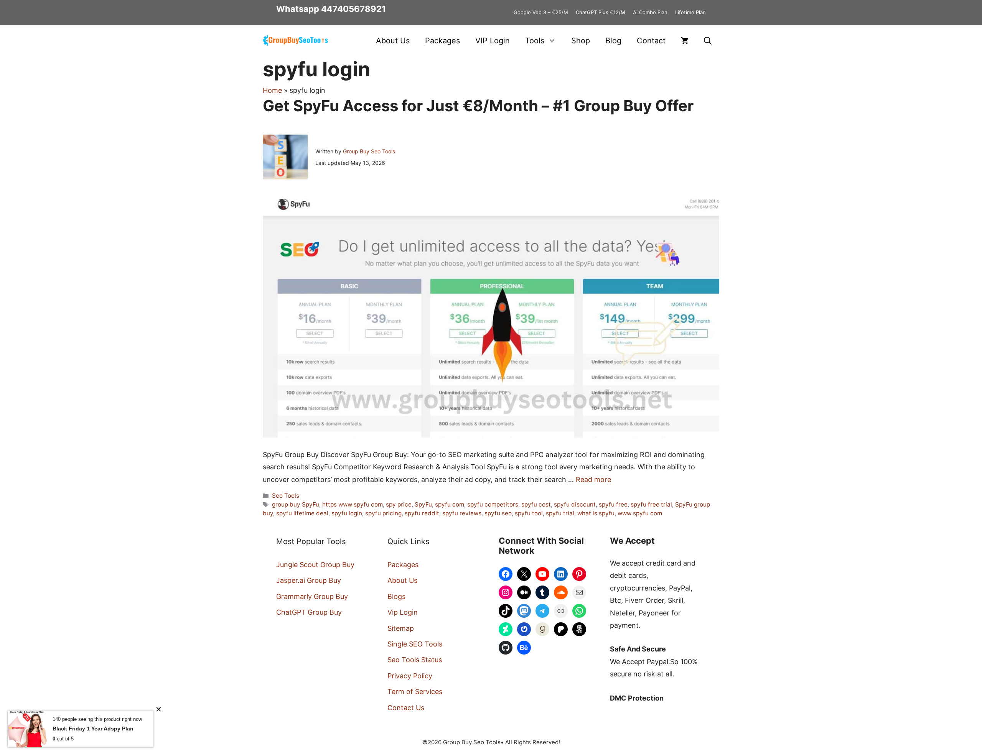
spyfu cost (536, 504)
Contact (651, 40)
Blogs (396, 596)
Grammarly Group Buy (312, 596)
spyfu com (449, 504)
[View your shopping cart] (684, 40)
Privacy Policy (409, 676)
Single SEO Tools (414, 644)
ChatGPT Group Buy (309, 612)
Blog (613, 40)
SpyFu (423, 504)
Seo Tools (285, 495)
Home (272, 90)
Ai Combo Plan (650, 12)
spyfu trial (560, 513)
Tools (534, 40)
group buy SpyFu (295, 504)
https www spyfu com (352, 504)
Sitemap (400, 628)
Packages (442, 40)
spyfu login (346, 513)
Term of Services (414, 692)
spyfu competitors (492, 504)
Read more (593, 479)
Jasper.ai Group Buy (308, 580)
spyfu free (613, 504)
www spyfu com (640, 513)
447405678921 (353, 9)
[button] (707, 40)
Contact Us (405, 708)
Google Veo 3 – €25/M (541, 12)
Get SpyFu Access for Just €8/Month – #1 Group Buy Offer (478, 105)
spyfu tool (529, 513)
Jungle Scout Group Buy (315, 565)
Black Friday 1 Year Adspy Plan (93, 728)
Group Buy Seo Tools (369, 151)
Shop (580, 40)
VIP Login (492, 40)
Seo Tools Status (414, 660)
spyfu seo (498, 513)
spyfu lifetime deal (302, 513)
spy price (399, 504)
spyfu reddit (422, 513)
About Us (393, 40)
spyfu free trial (651, 504)
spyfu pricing (383, 513)
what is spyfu (596, 513)
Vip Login (402, 612)
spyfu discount (575, 504)
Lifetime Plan (690, 12)
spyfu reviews (461, 513)
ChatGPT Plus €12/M (600, 12)
